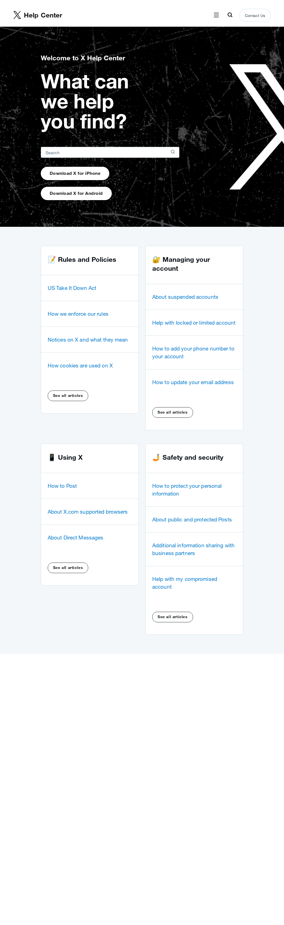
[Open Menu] (216, 15)
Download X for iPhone (75, 173)
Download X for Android (76, 193)
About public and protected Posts (192, 519)
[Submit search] (172, 152)
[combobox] (110, 152)
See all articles (68, 395)
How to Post (62, 486)
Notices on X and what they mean (88, 339)
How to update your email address (193, 382)
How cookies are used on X (80, 365)
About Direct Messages (75, 537)
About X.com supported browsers (88, 511)
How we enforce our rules (78, 313)
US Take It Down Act (72, 288)
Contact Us (255, 15)
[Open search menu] (230, 15)
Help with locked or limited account (193, 322)
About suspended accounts (185, 297)
